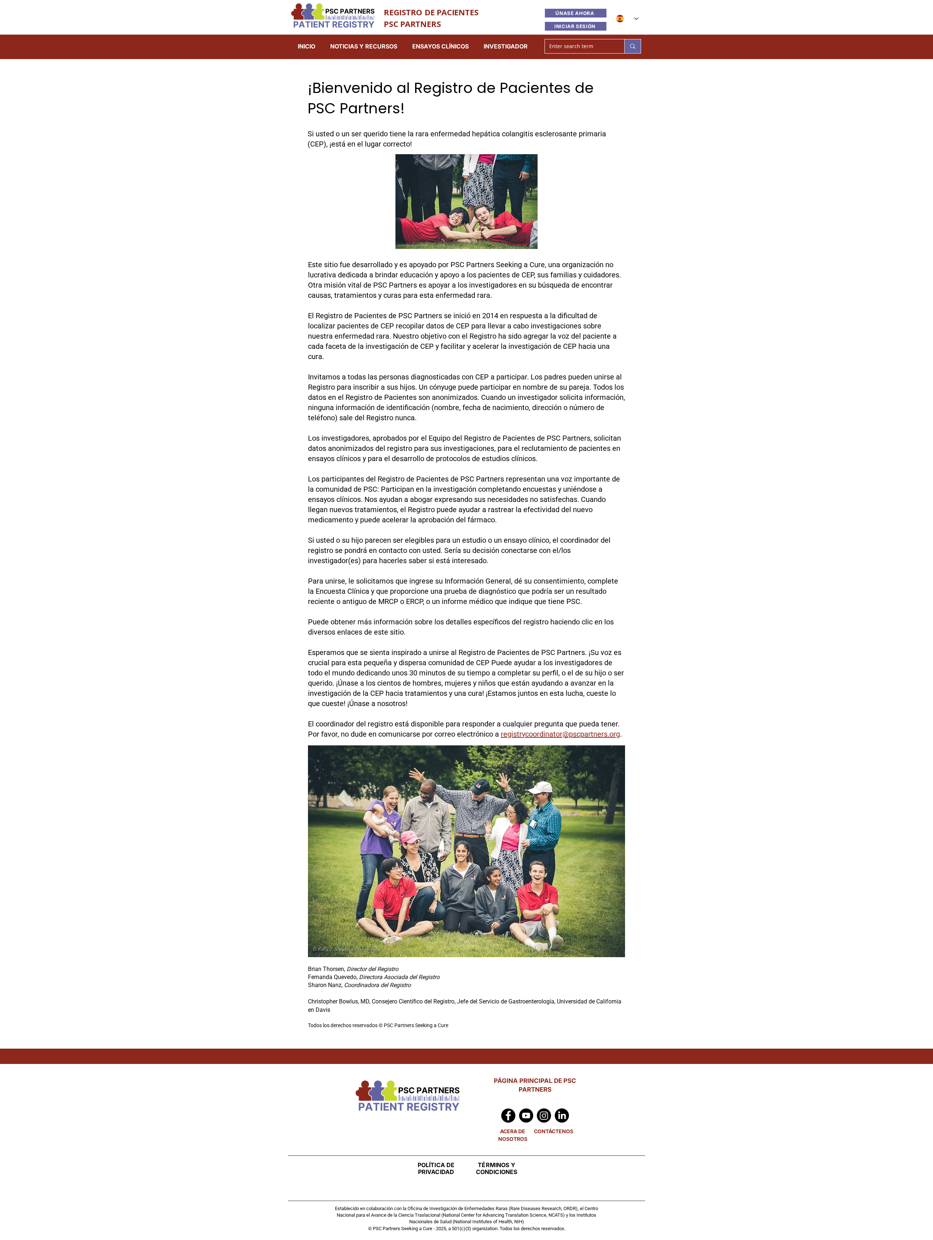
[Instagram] (544, 1115)
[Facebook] (508, 1115)
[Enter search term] (632, 46)
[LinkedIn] (562, 1115)
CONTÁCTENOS (553, 1131)
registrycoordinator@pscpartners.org (560, 734)
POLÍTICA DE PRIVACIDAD (436, 1168)
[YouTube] (526, 1115)
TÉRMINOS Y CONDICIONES (497, 1168)
